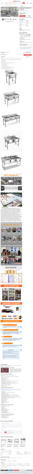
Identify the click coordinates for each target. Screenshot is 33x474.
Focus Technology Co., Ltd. (12, 472)
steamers (20, 389)
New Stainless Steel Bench (9, 465)
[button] (2, 3)
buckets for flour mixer (3, 390)
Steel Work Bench (15, 465)
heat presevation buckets (9, 389)
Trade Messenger (11, 470)
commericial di (8, 390)
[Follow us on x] (28, 470)
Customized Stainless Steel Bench (21, 465)
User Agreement (20, 472)
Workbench (11, 4)
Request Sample (30, 17)
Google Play (6, 470)
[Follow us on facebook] (27, 470)
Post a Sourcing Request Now (8, 433)
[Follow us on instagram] (29, 470)
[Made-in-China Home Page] (16, 1)
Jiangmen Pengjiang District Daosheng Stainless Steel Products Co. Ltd (23, 10)
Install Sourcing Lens (17, 470)
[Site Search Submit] (24, 3)
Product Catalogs (10, 450)
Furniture (3, 4)
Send (5, 432)
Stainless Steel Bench (3, 465)
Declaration (23, 472)
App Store (2, 470)
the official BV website (15, 365)
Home (1, 4)
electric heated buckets (3, 389)
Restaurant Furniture (7, 4)
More (1, 468)
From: (3, 423)
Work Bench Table (28, 465)
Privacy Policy (26, 472)
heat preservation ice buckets (15, 389)
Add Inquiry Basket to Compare (9, 21)
